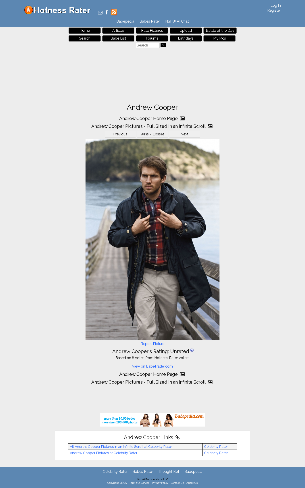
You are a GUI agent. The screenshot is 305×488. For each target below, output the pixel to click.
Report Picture (152, 344)
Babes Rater (150, 21)
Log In (275, 5)
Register (274, 10)
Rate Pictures (152, 30)
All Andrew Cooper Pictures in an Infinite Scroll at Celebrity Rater (121, 447)
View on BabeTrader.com (152, 366)
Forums (152, 38)
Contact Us (177, 482)
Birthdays (186, 38)
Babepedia (125, 21)
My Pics (219, 38)
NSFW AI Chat (177, 21)
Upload (186, 30)
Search (84, 38)
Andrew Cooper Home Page (149, 118)
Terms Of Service (139, 482)
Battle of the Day (220, 30)
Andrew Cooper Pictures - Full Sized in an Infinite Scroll (149, 126)
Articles (118, 30)
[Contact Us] (100, 13)
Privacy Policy (160, 482)
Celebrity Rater (216, 447)
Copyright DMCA (117, 482)
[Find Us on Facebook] (106, 13)
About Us (192, 482)
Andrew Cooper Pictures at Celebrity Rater (103, 453)
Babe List (118, 38)
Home (84, 30)
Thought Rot (168, 471)
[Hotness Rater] (59, 13)
